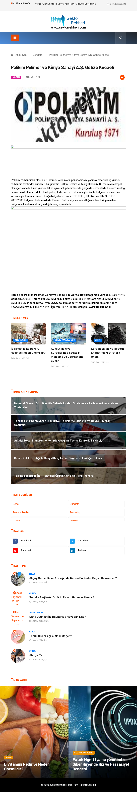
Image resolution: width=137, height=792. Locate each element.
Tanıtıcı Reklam (21, 512)
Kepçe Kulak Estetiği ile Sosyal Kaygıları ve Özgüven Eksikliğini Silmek (68, 4)
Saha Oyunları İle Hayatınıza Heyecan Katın (57, 616)
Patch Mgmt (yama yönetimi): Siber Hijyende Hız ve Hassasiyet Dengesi (101, 764)
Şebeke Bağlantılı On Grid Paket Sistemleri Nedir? (61, 597)
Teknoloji (75, 512)
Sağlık (32, 632)
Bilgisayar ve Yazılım (83, 753)
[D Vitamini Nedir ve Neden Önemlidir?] (34, 732)
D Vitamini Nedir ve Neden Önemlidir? (27, 766)
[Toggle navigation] (15, 38)
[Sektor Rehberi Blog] (68, 21)
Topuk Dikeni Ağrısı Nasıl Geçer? (50, 636)
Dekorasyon (21, 340)
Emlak (32, 574)
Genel (97, 340)
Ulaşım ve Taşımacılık (65, 340)
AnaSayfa (21, 54)
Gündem (37, 54)
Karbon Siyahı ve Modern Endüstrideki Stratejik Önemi (107, 352)
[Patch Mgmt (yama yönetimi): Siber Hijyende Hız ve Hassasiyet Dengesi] (102, 732)
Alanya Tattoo (38, 655)
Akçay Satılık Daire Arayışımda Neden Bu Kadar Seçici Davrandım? (73, 578)
